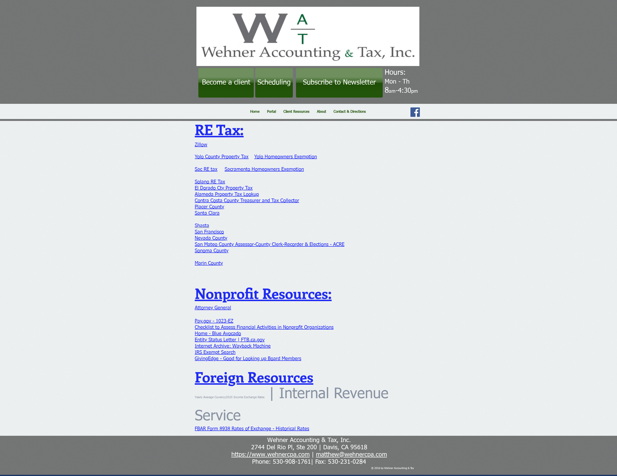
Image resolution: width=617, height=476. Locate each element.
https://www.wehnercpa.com (270, 455)
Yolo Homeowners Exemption (285, 156)
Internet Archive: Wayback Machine (233, 346)
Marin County (209, 263)
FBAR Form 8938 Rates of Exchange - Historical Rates (252, 428)
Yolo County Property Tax (221, 156)
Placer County (209, 207)
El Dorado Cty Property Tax (224, 188)
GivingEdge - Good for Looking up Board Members (248, 358)
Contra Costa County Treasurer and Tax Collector (247, 200)
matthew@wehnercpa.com (351, 455)
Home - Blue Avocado (218, 333)
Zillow (201, 144)
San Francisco (209, 232)
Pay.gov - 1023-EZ (214, 321)
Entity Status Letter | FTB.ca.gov (230, 339)
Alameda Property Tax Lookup (227, 194)
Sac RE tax (206, 169)
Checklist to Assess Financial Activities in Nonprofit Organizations (264, 327)
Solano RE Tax (210, 181)
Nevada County (211, 238)
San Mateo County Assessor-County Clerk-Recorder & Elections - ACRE (269, 244)
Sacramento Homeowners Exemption (264, 169)
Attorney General (213, 307)
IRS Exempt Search (215, 352)
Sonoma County (211, 250)
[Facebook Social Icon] (415, 112)
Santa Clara (207, 213)
